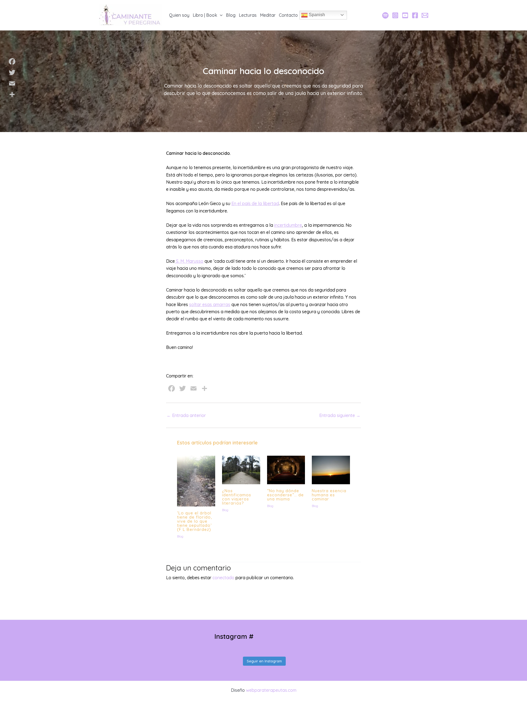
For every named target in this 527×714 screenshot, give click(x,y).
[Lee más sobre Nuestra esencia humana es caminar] (331, 469)
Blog (180, 536)
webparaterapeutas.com (271, 690)
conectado (223, 577)
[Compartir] (12, 94)
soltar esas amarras (209, 304)
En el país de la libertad (255, 203)
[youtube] (405, 15)
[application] (220, 15)
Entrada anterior (186, 415)
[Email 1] (425, 15)
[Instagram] (395, 15)
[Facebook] (415, 15)
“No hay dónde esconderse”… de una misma (285, 495)
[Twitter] (12, 72)
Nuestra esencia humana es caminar (329, 495)
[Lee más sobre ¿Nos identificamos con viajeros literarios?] (241, 469)
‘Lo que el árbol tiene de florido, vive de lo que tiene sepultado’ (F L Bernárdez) (194, 521)
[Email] (12, 83)
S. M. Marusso (189, 261)
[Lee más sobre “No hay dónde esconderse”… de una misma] (286, 469)
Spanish (316, 14)
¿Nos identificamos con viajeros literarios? (236, 497)
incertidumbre (288, 225)
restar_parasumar (283, 636)
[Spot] (385, 15)
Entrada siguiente (339, 415)
